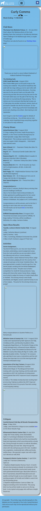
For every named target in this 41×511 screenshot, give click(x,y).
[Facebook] (37, 2)
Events (20, 116)
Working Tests (31, 41)
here (23, 208)
